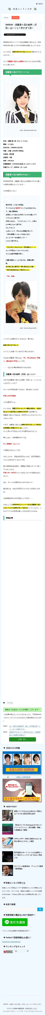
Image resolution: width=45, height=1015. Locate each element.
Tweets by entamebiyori (11, 942)
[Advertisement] (22, 611)
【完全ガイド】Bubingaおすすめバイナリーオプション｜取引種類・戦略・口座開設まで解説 (28, 827)
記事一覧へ (22, 739)
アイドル (10, 703)
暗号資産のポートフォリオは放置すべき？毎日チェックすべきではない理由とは (28, 855)
